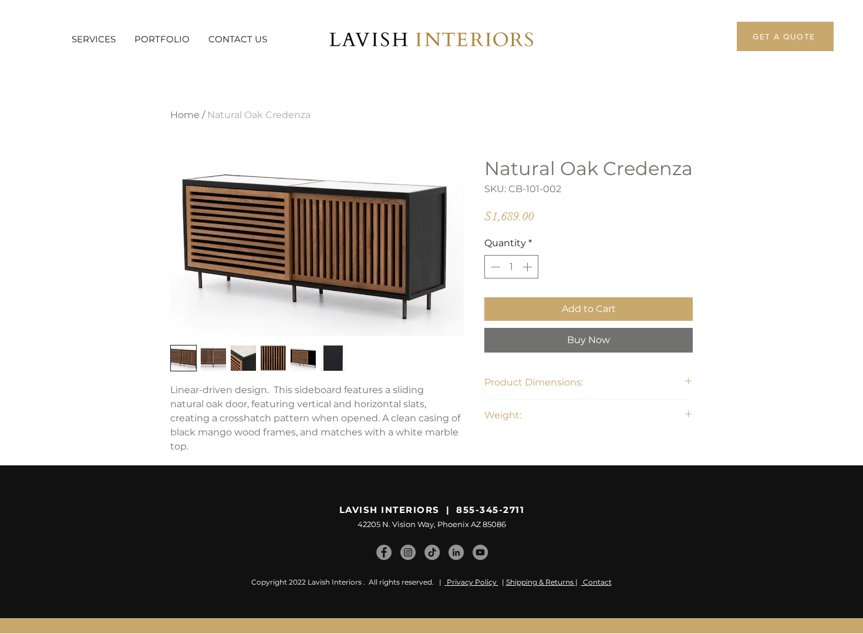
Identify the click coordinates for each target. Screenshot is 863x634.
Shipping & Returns (540, 582)
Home (185, 114)
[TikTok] (432, 552)
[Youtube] (480, 552)
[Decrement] (494, 267)
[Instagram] (408, 552)
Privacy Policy (471, 582)
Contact (596, 582)
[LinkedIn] (456, 552)
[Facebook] (384, 552)
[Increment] (528, 267)
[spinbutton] (511, 267)
